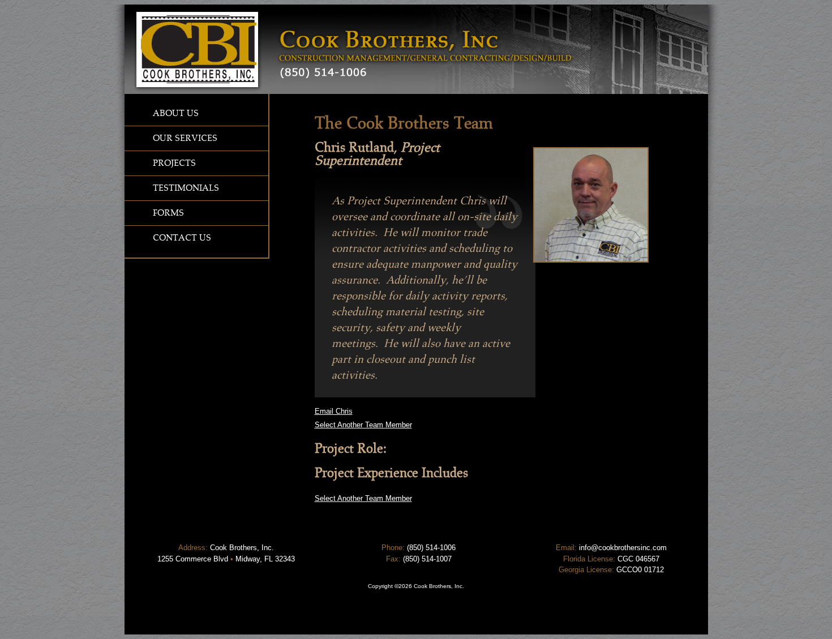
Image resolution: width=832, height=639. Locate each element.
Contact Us (182, 238)
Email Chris (334, 411)
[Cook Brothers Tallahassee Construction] (416, 91)
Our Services (185, 138)
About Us (176, 113)
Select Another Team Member (363, 425)
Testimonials (186, 188)
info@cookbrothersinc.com (623, 547)
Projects (174, 163)
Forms (168, 213)
